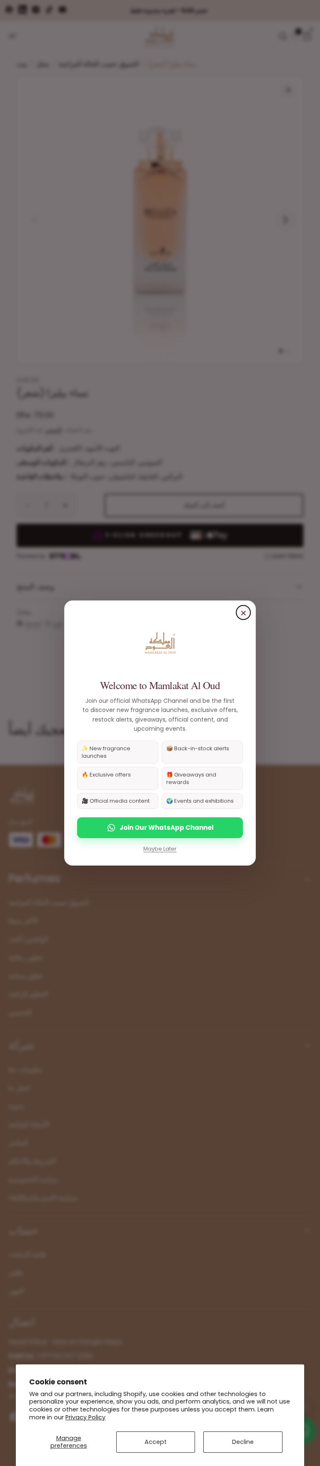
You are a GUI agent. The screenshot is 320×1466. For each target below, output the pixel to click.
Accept (156, 1442)
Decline (243, 1442)
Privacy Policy (85, 1417)
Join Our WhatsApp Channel (167, 827)
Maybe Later (160, 849)
